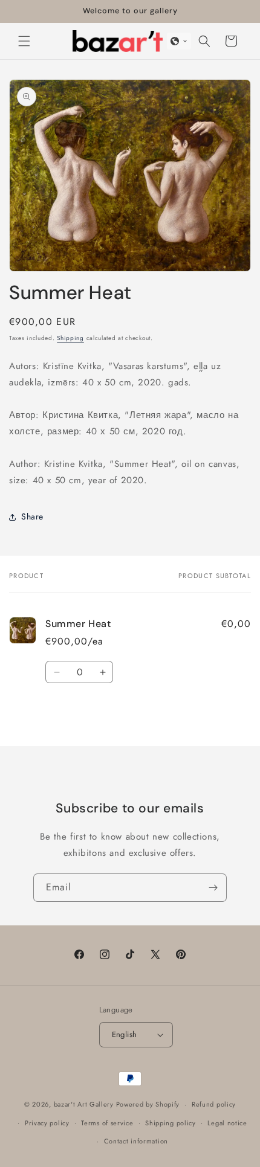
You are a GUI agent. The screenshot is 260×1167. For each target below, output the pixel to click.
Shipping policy (170, 1123)
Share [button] (32, 516)
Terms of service (107, 1123)
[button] (24, 41)
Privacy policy (47, 1123)
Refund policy (214, 1104)
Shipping (70, 337)
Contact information (136, 1141)
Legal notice (227, 1123)
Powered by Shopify (148, 1104)
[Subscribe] (213, 887)
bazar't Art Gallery (84, 1104)
